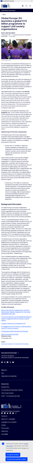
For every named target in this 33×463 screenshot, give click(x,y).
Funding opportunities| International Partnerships (14, 331)
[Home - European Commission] (6, 5)
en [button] (22, 6)
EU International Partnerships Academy (12, 390)
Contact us (4, 416)
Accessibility (4, 434)
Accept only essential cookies (16, 459)
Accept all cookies (13, 454)
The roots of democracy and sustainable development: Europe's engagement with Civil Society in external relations (16, 318)
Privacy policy (5, 428)
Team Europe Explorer (7, 393)
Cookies (3, 425)
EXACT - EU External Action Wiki (10, 396)
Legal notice (4, 431)
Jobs (2, 373)
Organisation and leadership (8, 376)
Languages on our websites (8, 422)
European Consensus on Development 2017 (13, 323)
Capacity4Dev (5, 387)
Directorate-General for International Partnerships (15, 344)
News (4, 14)
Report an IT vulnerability (8, 419)
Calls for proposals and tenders (9, 334)
